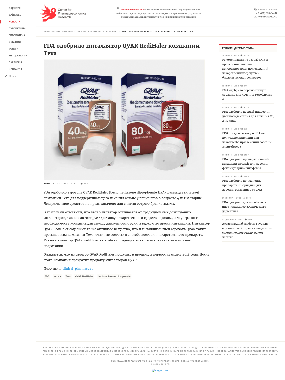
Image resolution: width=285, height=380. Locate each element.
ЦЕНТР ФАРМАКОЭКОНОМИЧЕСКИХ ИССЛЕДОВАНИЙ (72, 31)
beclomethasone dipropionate (114, 277)
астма (57, 277)
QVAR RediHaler (84, 277)
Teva (68, 277)
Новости (111, 31)
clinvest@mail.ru (265, 17)
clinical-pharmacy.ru (78, 268)
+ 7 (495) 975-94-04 (266, 13)
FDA (47, 277)
